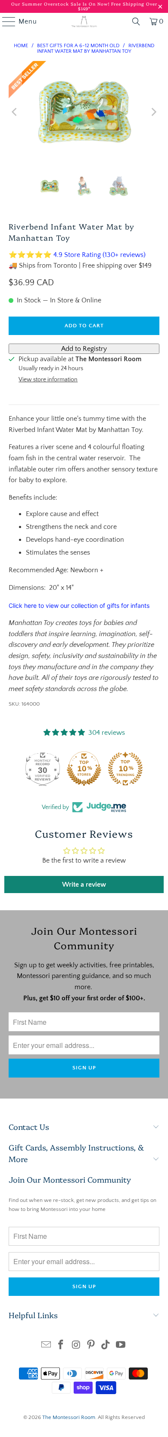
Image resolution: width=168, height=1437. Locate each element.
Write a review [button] (84, 884)
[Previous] (15, 112)
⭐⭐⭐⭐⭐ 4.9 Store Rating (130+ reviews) (77, 255)
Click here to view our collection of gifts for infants (79, 605)
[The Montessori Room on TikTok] (106, 1346)
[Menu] (4, 21)
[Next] (153, 112)
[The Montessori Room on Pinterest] (91, 1346)
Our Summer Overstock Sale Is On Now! (61, 4)
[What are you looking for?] (136, 21)
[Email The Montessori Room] (46, 1346)
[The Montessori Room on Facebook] (61, 1346)
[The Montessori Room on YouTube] (121, 1346)
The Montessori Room (68, 1417)
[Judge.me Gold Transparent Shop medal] (40, 769)
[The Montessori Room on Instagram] (76, 1346)
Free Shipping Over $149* (117, 6)
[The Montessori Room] (84, 21)
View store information (48, 379)
